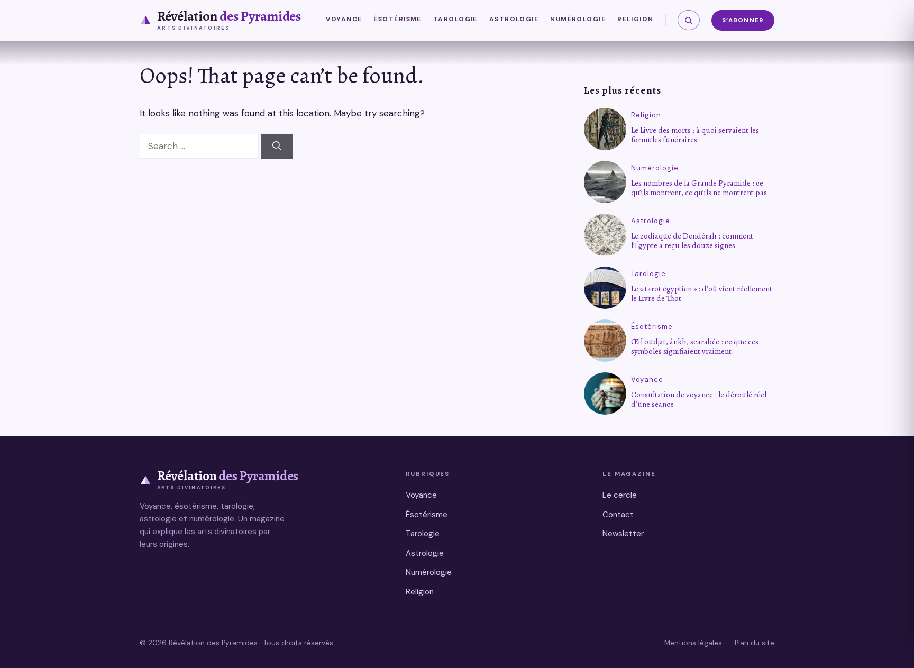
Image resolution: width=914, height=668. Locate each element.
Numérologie (578, 19)
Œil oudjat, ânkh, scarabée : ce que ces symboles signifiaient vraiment (694, 346)
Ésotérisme (397, 19)
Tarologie (455, 19)
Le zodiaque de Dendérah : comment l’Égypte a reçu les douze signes (692, 241)
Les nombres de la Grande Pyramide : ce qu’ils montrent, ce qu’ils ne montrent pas (699, 188)
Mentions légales (693, 642)
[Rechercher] (689, 20)
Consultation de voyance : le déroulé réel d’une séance (698, 399)
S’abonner (743, 20)
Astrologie (513, 19)
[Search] (277, 146)
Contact (618, 514)
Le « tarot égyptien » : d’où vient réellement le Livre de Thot (701, 293)
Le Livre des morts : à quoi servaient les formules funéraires (695, 135)
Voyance (344, 19)
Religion (635, 19)
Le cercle (619, 495)
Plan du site (754, 642)
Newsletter (623, 533)
